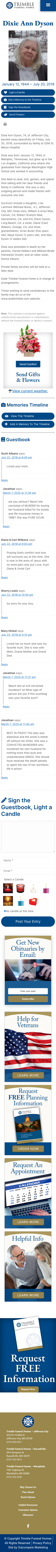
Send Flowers (16, 114)
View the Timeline (22, 416)
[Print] (5, 124)
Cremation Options (28, 1510)
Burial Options (28, 1497)
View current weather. (30, 391)
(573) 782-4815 (14, 1459)
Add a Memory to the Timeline (24, 99)
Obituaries (28, 1515)
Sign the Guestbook (19, 107)
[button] (48, 4)
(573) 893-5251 (14, 1442)
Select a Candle (14, 879)
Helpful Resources (28, 1505)
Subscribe (28, 999)
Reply (4, 480)
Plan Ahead (28, 1492)
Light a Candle (17, 92)
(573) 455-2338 (14, 1477)
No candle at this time (19, 911)
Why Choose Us (28, 1487)
